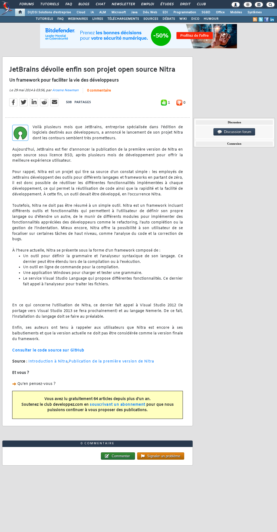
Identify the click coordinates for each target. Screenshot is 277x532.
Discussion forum (236, 132)
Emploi (147, 4)
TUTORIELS (44, 19)
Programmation (184, 12)
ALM (102, 12)
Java (134, 12)
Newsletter (123, 4)
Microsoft (118, 12)
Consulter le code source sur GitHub (48, 350)
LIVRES (97, 19)
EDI (165, 12)
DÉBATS (169, 19)
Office (220, 12)
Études (167, 4)
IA (92, 12)
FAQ (68, 4)
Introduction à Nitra (48, 361)
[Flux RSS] (255, 19)
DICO (195, 19)
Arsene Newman (65, 90)
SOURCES (150, 19)
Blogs (84, 4)
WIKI (183, 19)
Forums (26, 4)
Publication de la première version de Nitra (111, 361)
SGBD (206, 12)
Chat (100, 4)
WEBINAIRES (78, 19)
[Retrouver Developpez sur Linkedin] (272, 19)
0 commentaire (99, 91)
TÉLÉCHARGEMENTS (123, 19)
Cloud (81, 12)
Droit (185, 4)
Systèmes (255, 12)
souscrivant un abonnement (117, 404)
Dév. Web (150, 12)
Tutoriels (49, 4)
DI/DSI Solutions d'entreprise (49, 12)
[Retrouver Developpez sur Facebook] (266, 19)
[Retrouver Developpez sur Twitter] (261, 19)
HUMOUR (211, 19)
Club (201, 4)
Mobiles (236, 12)
